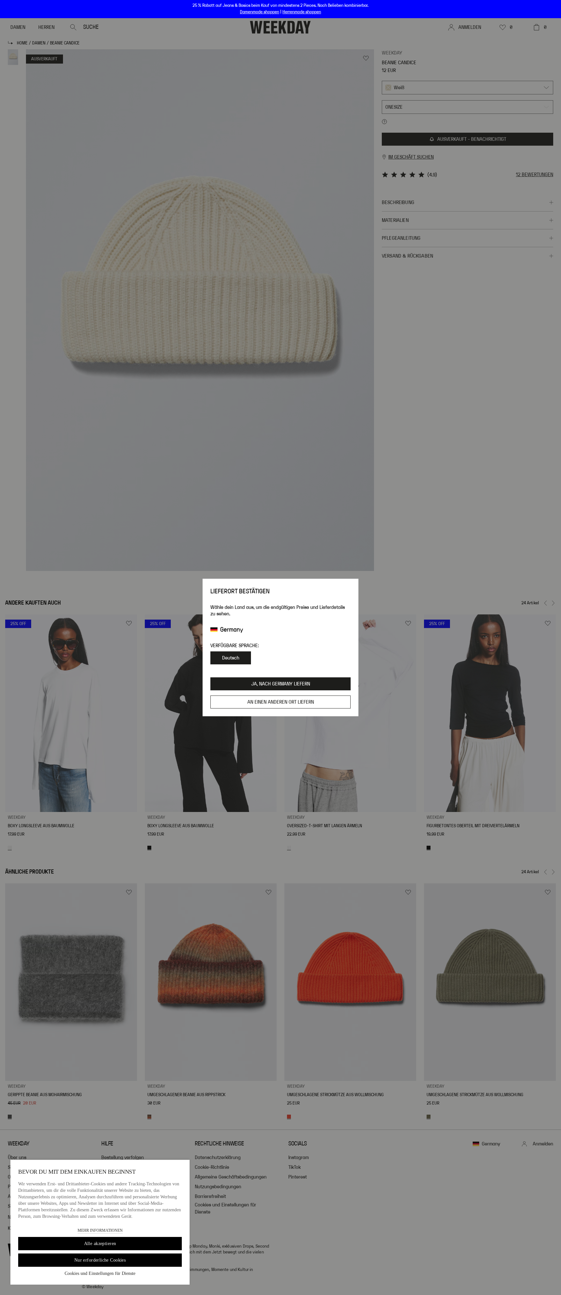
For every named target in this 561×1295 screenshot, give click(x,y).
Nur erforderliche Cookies (100, 1260)
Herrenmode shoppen (301, 12)
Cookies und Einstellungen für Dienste (100, 1273)
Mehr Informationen (100, 1230)
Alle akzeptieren (100, 1243)
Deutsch (230, 657)
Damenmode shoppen (259, 12)
